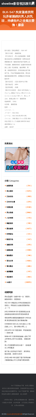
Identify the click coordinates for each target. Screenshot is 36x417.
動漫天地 (19, 239)
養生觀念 (19, 266)
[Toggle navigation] (33, 2)
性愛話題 (19, 207)
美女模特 (19, 191)
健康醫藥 (19, 271)
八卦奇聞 (19, 218)
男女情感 (19, 212)
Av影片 (19, 282)
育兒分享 (19, 261)
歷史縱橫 (19, 229)
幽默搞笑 (19, 223)
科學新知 (19, 234)
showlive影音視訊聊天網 (14, 414)
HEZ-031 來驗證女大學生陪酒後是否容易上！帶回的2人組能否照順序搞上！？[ (17, 305)
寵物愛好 (19, 255)
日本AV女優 (19, 202)
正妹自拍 (19, 196)
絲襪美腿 (19, 186)
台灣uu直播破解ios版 (20, 400)
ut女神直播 (16, 402)
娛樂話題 (19, 250)
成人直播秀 (23, 394)
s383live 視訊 (8, 400)
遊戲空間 (19, 245)
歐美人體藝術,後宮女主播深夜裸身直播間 (18, 387)
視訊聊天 (19, 277)
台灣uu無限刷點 (19, 405)
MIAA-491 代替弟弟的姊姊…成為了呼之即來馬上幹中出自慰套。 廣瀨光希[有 (18, 339)
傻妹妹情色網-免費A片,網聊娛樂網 (18, 392)
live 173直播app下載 (17, 385)
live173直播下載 (24, 391)
